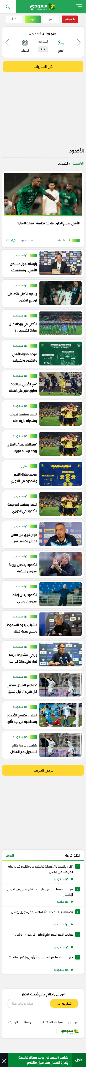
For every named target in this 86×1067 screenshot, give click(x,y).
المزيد (10, 855)
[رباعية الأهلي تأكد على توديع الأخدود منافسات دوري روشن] (41, 293)
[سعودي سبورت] (43, 6)
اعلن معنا (30, 1022)
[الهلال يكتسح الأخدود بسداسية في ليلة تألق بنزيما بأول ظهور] (41, 715)
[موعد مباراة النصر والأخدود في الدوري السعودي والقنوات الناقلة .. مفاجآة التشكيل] (41, 474)
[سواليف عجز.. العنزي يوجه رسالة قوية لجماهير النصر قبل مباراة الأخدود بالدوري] (41, 444)
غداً (14, 19)
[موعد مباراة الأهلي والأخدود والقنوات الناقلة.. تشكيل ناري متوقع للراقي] (41, 354)
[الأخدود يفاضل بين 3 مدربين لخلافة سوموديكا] (41, 564)
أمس (51, 19)
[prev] (79, 42)
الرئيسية (78, 163)
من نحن (73, 1022)
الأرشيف (13, 1022)
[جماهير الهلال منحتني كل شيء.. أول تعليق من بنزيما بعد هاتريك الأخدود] (41, 685)
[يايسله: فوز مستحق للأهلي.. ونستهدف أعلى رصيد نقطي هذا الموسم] (41, 263)
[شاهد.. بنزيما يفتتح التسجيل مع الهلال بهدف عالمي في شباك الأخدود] (41, 745)
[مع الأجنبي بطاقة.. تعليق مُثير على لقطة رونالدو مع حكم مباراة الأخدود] (41, 384)
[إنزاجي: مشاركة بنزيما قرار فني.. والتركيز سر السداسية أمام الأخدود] (41, 655)
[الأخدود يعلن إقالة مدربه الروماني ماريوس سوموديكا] (41, 594)
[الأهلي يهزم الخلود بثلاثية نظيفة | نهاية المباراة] (41, 209)
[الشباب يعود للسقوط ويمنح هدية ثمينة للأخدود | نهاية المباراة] (41, 624)
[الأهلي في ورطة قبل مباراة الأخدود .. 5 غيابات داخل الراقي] (41, 324)
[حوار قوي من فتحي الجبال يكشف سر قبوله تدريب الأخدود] (41, 534)
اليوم (32, 19)
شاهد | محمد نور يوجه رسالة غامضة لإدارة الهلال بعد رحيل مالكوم (43, 1060)
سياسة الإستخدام (52, 1022)
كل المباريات (43, 66)
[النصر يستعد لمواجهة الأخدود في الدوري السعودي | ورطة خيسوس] (41, 504)
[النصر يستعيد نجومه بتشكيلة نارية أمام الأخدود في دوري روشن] (41, 414)
